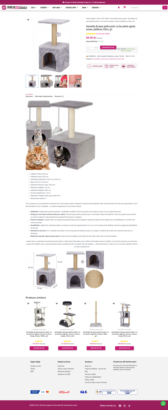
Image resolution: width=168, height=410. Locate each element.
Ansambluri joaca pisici (118, 18)
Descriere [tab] (29, 96)
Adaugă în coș (108, 47)
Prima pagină (90, 18)
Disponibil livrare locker (116, 59)
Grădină (43, 7)
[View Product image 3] (60, 81)
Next (81, 81)
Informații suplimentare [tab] (44, 96)
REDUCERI (95, 7)
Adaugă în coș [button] (39, 348)
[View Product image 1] (32, 81)
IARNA (84, 7)
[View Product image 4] (75, 81)
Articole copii (71, 7)
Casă (33, 7)
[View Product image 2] (46, 81)
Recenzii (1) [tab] (59, 96)
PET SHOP (105, 18)
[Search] (165, 7)
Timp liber (56, 7)
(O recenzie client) (103, 34)
